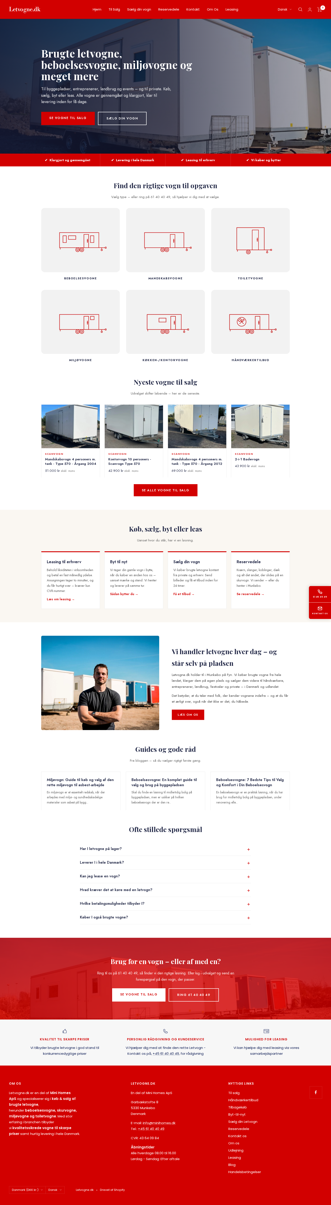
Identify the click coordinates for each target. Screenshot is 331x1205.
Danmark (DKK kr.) (25, 1190)
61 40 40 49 (320, 596)
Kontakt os (320, 613)
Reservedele (168, 9)
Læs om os (188, 715)
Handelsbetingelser (244, 1172)
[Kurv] (319, 9)
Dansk (282, 9)
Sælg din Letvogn (242, 1121)
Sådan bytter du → (124, 594)
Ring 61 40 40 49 (193, 995)
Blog (232, 1164)
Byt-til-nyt (237, 1114)
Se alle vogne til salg (165, 490)
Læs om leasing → (61, 599)
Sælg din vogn (139, 9)
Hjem (97, 9)
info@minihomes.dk (159, 1123)
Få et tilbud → (184, 594)
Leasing (232, 9)
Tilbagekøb (237, 1107)
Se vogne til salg (68, 118)
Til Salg (114, 9)
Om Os (212, 9)
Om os (233, 1143)
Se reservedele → (250, 594)
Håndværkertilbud (243, 1100)
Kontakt (193, 9)
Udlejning (235, 1150)
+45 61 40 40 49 (166, 1053)
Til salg (234, 1092)
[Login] (310, 9)
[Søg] (300, 9)
